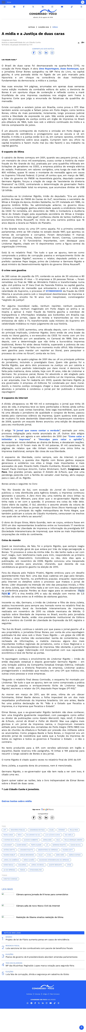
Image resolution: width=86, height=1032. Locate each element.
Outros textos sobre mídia (17, 801)
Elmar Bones (21, 845)
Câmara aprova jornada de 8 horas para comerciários (42, 894)
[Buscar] (82, 2)
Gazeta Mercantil (55, 865)
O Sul (49, 855)
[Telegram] (14, 7)
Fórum (22, 870)
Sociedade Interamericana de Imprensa (54, 860)
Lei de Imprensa (9, 870)
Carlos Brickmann (27, 855)
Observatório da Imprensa (48, 850)
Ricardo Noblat (9, 855)
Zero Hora (60, 855)
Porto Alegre (36, 845)
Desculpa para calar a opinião (60, 439)
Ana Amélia (69, 835)
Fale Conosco (55, 994)
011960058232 (54, 291)
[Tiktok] (72, 7)
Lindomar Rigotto (26, 850)
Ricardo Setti (68, 850)
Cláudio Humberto (31, 840)
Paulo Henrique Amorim (73, 840)
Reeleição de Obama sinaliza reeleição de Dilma (39, 917)
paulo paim (74, 830)
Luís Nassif (7, 845)
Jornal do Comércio (11, 860)
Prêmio (55, 27)
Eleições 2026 (43, 27)
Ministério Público (18, 830)
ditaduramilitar (36, 870)
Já (47, 845)
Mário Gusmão (29, 860)
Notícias (31, 27)
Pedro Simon (8, 835)
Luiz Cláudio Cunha (52, 835)
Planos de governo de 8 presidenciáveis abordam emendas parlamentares (41, 957)
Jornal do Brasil (37, 865)
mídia (20, 835)
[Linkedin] (43, 7)
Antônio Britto (9, 850)
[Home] (43, 12)
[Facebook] (23, 7)
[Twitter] (33, 7)
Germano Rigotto (59, 845)
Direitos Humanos (10, 879)
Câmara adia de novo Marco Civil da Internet (38, 906)
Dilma (51, 830)
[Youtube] (62, 7)
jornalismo (47, 840)
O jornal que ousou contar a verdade (36, 430)
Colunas (37, 994)
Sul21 (41, 855)
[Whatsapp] (4, 7)
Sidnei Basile (8, 865)
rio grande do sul (33, 835)
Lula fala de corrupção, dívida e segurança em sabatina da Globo (37, 974)
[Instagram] (52, 7)
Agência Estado (75, 855)
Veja (58, 840)
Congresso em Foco (37, 830)
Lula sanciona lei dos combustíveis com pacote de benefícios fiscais (39, 948)
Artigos (45, 994)
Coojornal (22, 865)
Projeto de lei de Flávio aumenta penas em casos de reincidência (37, 939)
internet (61, 830)
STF (4, 830)
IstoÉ (69, 865)
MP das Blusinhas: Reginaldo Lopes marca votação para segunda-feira (40, 965)
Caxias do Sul (75, 845)
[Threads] (81, 7)
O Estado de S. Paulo (11, 840)
